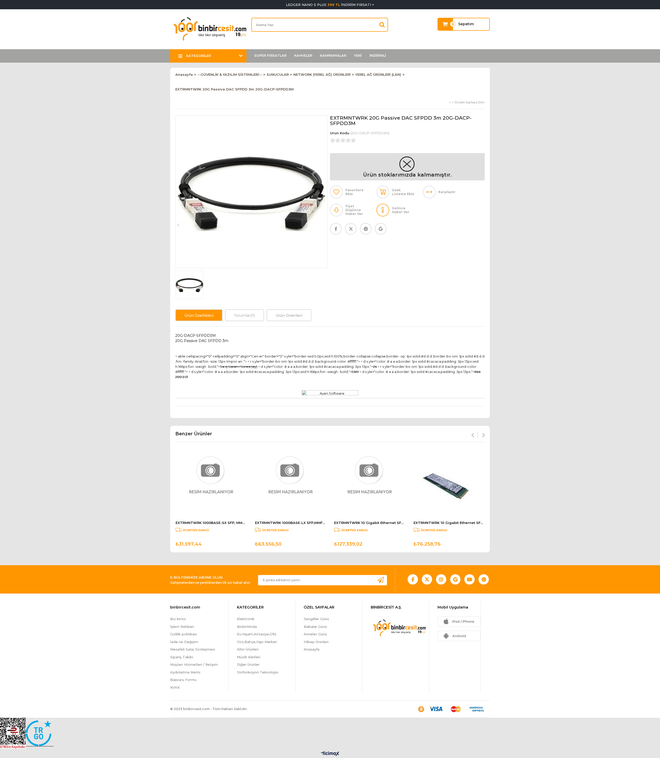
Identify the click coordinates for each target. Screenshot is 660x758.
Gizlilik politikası (183, 634)
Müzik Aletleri (248, 657)
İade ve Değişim (184, 642)
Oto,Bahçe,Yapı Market (257, 642)
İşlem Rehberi (182, 626)
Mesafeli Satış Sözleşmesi (192, 649)
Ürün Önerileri (289, 315)
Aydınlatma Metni (185, 672)
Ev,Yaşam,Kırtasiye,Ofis (256, 634)
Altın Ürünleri (248, 649)
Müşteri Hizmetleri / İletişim (194, 664)
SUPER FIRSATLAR (270, 55)
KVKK (175, 687)
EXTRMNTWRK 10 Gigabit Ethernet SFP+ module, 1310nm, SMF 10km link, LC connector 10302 (369, 523)
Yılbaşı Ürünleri (316, 642)
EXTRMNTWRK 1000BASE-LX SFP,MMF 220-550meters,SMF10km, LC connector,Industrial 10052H (290, 523)
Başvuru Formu (183, 680)
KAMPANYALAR (333, 55)
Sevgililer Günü (316, 619)
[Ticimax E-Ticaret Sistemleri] (330, 754)
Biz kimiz (178, 619)
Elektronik (245, 619)
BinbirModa (247, 626)
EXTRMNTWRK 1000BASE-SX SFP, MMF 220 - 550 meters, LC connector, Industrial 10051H (211, 523)
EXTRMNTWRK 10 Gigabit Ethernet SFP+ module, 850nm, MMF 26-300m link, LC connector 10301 (449, 523)
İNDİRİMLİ (377, 55)
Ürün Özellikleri (198, 315)
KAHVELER (303, 55)
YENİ (358, 55)
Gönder (380, 580)
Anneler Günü (315, 634)
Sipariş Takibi (181, 657)
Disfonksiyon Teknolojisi (257, 672)
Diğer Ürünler (248, 664)
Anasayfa (311, 649)
